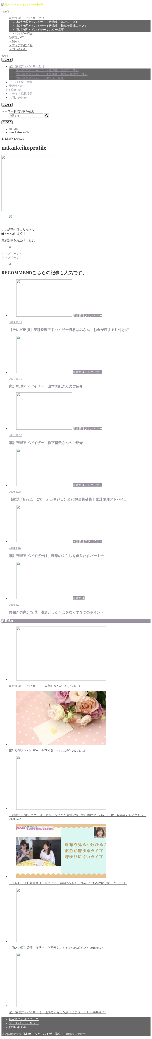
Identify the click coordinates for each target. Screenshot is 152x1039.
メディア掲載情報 (21, 45)
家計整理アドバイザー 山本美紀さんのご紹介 (47, 686)
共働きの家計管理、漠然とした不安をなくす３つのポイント (56, 947)
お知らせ (15, 41)
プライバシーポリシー (24, 1023)
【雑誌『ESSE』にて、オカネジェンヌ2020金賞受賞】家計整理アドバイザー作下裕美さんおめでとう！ (77, 817)
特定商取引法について (24, 1019)
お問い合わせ (18, 49)
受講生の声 (16, 37)
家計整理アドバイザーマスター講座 (40, 29)
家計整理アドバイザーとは (26, 18)
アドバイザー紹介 (21, 33)
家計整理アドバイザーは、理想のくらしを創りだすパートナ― (57, 1012)
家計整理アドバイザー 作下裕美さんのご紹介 (47, 750)
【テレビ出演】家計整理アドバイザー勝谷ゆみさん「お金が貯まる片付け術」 (68, 883)
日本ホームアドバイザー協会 (41, 1033)
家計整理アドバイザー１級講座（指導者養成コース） (51, 25)
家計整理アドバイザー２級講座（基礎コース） (47, 21)
